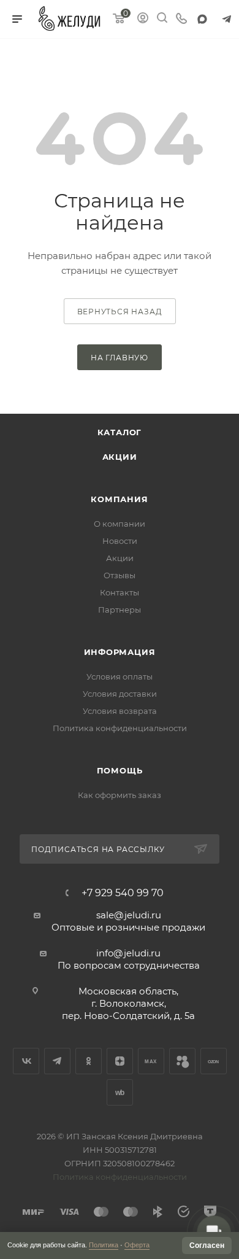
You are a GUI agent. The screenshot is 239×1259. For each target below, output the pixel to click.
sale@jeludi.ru (128, 915)
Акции (119, 457)
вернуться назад (119, 311)
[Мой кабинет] (142, 19)
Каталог (119, 432)
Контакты (119, 592)
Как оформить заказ (119, 795)
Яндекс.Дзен (120, 1061)
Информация (120, 652)
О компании (119, 524)
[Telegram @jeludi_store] (226, 19)
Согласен (206, 1245)
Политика (103, 1245)
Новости (119, 541)
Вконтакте (26, 1061)
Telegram (57, 1061)
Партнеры (119, 609)
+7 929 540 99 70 (123, 893)
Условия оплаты (119, 676)
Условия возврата (120, 711)
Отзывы (119, 575)
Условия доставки (120, 694)
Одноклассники (88, 1061)
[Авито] (182, 1061)
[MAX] (202, 19)
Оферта (137, 1245)
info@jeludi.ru (128, 953)
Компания (119, 499)
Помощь (120, 770)
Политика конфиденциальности (120, 728)
